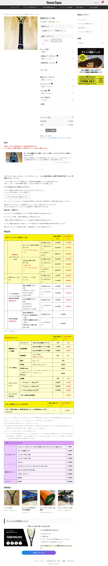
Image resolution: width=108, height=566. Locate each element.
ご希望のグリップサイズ (49, 56)
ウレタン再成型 (23, 14)
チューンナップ (13, 14)
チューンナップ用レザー (85, 32)
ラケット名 (44, 70)
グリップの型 (44, 49)
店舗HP (64, 561)
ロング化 (68, 138)
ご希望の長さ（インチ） (48, 63)
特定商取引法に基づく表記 (53, 561)
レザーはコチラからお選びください (17, 197)
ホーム (6, 14)
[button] (34, 19)
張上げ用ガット (82, 27)
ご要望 (42, 104)
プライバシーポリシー (39, 561)
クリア (43, 43)
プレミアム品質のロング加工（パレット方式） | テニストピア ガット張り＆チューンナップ (47, 154)
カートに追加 (51, 130)
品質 (42, 36)
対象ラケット (45, 26)
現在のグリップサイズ (47, 77)
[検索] (102, 43)
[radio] (48, 30)
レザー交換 (44, 91)
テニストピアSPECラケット (86, 23)
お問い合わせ (70, 561)
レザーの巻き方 (45, 97)
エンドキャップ (46, 84)
